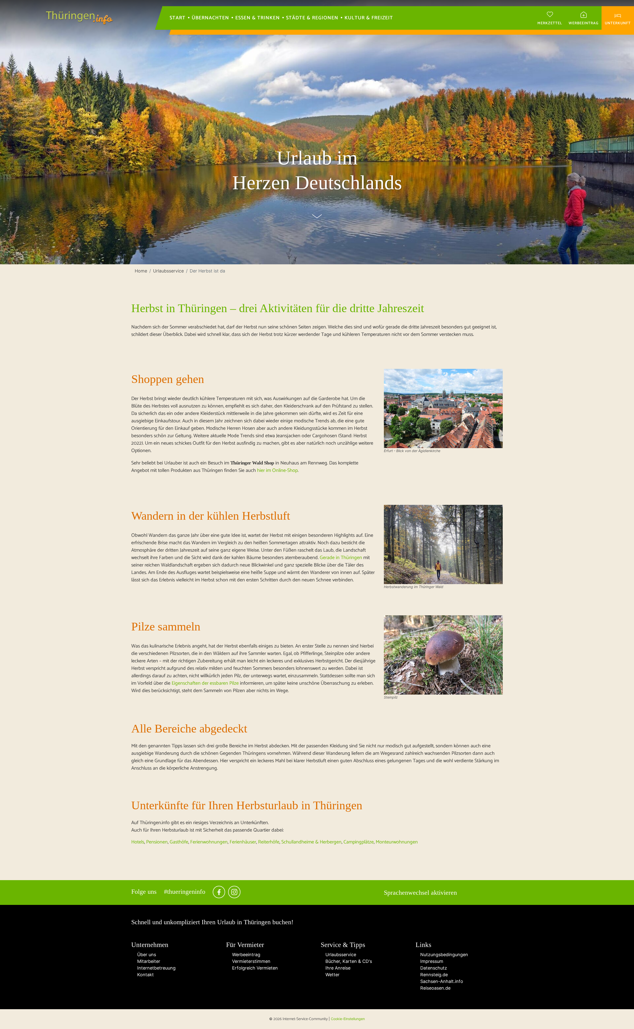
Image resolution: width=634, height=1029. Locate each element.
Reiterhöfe (268, 842)
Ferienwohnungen (209, 842)
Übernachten (210, 18)
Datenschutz (433, 968)
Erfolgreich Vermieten (254, 968)
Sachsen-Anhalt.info (441, 981)
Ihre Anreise (337, 968)
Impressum (431, 961)
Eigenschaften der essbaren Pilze (205, 683)
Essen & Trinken (257, 18)
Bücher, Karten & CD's (348, 961)
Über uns (145, 954)
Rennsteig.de (433, 974)
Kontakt (144, 974)
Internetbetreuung (155, 968)
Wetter (332, 974)
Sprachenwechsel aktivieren (420, 892)
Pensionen (157, 842)
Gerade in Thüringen (341, 558)
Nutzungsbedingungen (443, 954)
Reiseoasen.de (434, 988)
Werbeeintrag (245, 954)
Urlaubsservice (340, 954)
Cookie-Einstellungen (348, 1019)
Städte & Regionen (312, 18)
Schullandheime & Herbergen (311, 842)
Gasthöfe (179, 842)
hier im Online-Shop (277, 470)
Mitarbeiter (147, 961)
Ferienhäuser (243, 842)
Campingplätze (358, 842)
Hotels (137, 842)
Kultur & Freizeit (368, 18)
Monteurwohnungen (397, 842)
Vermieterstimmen (250, 961)
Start (177, 18)
